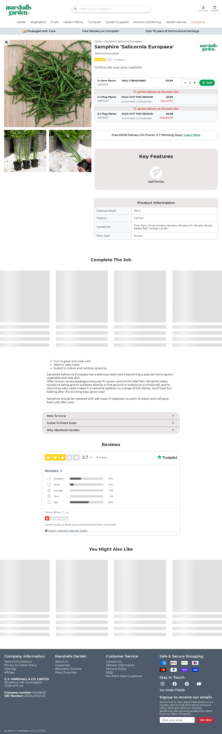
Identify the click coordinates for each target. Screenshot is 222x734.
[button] (215, 9)
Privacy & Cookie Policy (20, 665)
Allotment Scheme (68, 669)
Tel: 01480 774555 (172, 690)
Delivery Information (120, 665)
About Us (61, 661)
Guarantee (62, 665)
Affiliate (9, 672)
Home (98, 41)
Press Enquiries (66, 672)
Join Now (206, 720)
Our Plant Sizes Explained (124, 676)
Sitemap (10, 669)
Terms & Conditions (18, 661)
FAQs (109, 672)
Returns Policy (116, 669)
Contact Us (114, 661)
